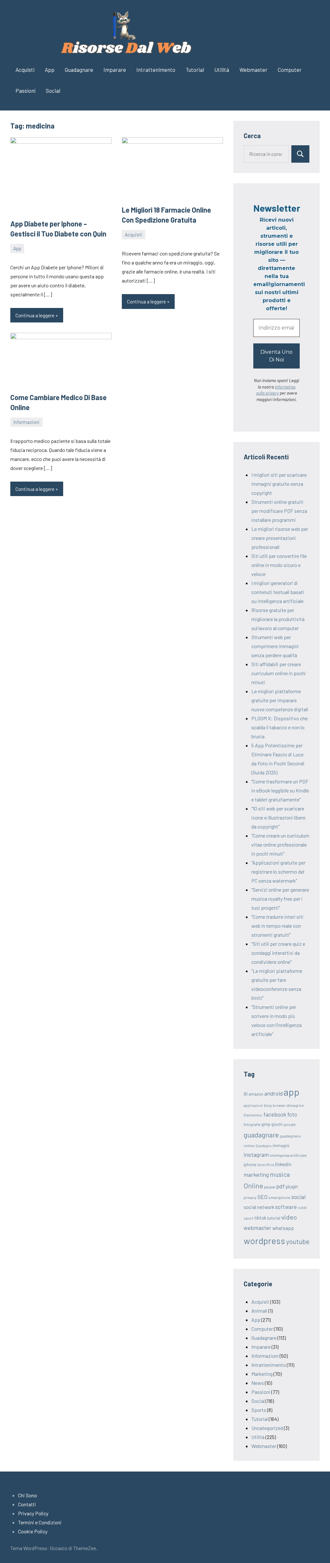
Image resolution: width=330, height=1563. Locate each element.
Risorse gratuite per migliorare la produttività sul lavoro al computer (278, 619)
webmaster (257, 1227)
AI (246, 1094)
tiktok (260, 1218)
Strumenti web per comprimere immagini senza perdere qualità (275, 646)
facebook (274, 1114)
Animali (259, 1311)
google (290, 1124)
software (286, 1206)
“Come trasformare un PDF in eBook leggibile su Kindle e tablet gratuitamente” (280, 790)
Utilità (221, 69)
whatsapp (283, 1228)
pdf (280, 1186)
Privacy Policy (33, 1513)
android (273, 1093)
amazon (255, 1094)
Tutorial (195, 69)
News (257, 1383)
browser (279, 1105)
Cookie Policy (32, 1531)
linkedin (283, 1164)
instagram (256, 1154)
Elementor (253, 1115)
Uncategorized (267, 1428)
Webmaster (253, 69)
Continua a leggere (34, 315)
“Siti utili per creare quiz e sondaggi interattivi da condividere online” (278, 953)
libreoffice (265, 1165)
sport (248, 1218)
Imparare (114, 69)
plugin (292, 1186)
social (298, 1196)
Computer (290, 69)
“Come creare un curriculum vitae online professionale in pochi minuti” (280, 844)
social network (259, 1207)
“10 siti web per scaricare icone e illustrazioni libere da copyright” (278, 817)
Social (53, 90)
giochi (277, 1124)
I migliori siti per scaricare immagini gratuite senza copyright (279, 484)
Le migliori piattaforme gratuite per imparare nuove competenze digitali (279, 700)
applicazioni (253, 1105)
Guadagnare (79, 69)
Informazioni (26, 422)
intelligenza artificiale (288, 1155)
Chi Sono (27, 1495)
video (289, 1217)
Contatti (27, 1504)
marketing (256, 1174)
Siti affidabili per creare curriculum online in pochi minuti (278, 673)
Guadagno (264, 1146)
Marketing (262, 1374)
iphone (250, 1164)
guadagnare (261, 1134)
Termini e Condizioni (40, 1522)
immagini (281, 1145)
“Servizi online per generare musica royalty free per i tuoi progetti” (280, 899)
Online (253, 1186)
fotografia (252, 1124)
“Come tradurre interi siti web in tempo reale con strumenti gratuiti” (277, 926)
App (49, 69)
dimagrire (295, 1105)
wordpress (264, 1240)
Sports (258, 1410)
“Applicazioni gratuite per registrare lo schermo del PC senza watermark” (278, 871)
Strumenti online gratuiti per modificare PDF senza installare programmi (279, 511)
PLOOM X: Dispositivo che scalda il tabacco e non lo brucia (279, 727)
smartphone (279, 1197)
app (291, 1092)
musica (280, 1174)
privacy (250, 1197)
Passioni (25, 90)
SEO (262, 1196)
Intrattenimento (155, 69)
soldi (302, 1207)
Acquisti (24, 69)
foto (292, 1114)
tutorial (273, 1218)
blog (268, 1105)
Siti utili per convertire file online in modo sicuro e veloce (279, 565)
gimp (265, 1124)
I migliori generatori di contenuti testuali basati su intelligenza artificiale (277, 592)
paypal (269, 1186)
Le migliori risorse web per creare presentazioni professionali (279, 538)
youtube (297, 1241)
